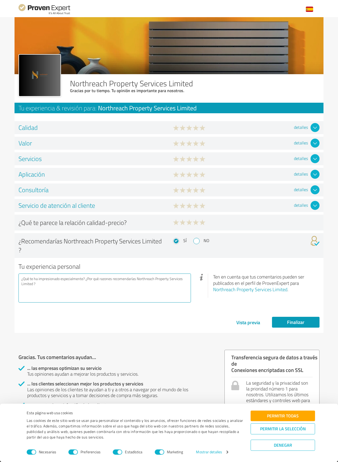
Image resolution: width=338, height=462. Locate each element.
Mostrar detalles (209, 452)
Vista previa (248, 322)
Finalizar (295, 322)
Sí (185, 240)
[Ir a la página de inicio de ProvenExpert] (44, 13)
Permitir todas (283, 416)
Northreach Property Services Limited (250, 289)
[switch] (73, 452)
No (206, 240)
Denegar (283, 445)
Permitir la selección (283, 429)
